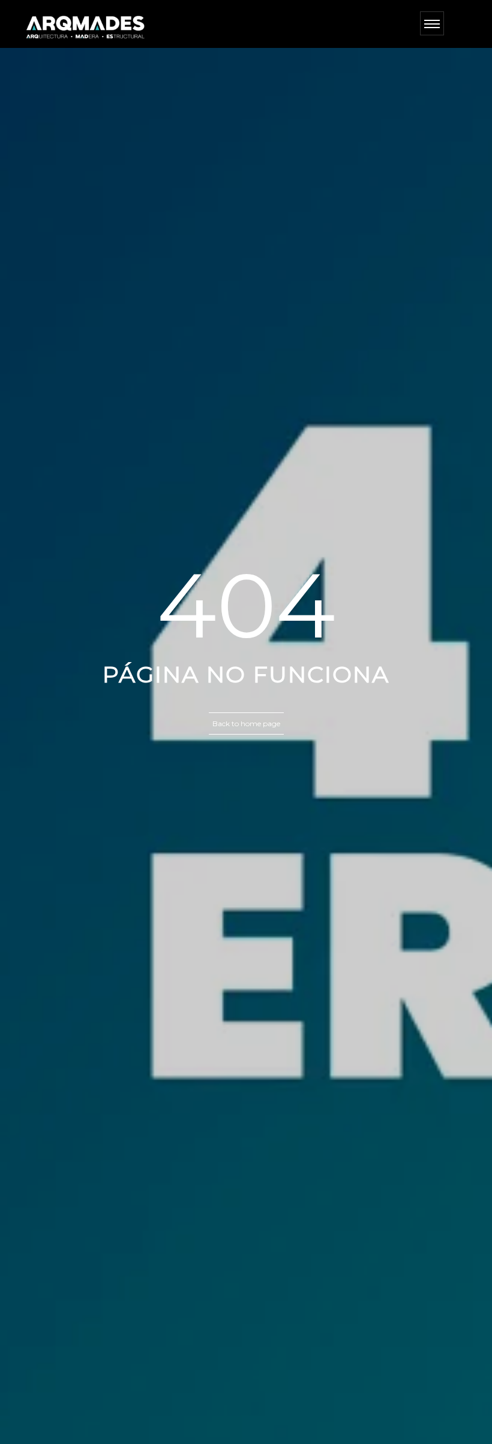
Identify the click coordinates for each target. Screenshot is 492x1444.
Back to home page (246, 723)
